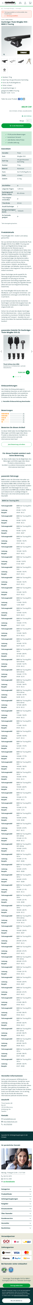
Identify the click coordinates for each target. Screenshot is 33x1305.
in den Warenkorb (17, 126)
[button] (25, 3)
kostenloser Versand (14, 137)
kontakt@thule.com (9, 1119)
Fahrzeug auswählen (12, 16)
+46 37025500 (7, 1124)
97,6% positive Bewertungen (16, 134)
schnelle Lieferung (13, 143)
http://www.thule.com (10, 1122)
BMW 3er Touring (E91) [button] (10, 501)
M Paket (20, 111)
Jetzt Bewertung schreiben (16, 444)
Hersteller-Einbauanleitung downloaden (16, 401)
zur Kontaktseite (9, 1181)
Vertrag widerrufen (16, 1285)
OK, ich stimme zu (16, 1301)
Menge (22, 121)
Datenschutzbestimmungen (21, 1295)
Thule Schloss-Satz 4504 (11, 364)
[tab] (4, 61)
